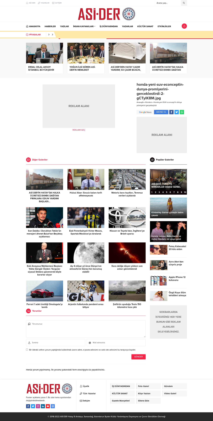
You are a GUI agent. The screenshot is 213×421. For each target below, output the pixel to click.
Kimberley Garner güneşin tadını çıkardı (167, 214)
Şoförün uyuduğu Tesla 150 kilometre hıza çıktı (127, 306)
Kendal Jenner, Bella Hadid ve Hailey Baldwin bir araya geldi (166, 237)
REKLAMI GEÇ (79, 130)
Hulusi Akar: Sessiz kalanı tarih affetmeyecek (86, 194)
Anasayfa (140, 102)
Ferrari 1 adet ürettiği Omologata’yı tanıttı (45, 306)
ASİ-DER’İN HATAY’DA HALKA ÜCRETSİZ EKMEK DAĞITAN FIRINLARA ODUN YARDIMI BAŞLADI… (44, 197)
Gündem (148, 102)
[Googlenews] (53, 406)
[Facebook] (28, 406)
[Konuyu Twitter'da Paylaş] (176, 112)
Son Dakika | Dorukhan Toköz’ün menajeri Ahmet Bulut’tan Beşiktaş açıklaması (44, 233)
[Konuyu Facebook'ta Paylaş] (171, 112)
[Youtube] (48, 406)
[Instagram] (38, 406)
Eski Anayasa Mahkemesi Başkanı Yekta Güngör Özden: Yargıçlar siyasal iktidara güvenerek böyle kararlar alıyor (44, 270)
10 (185, 192)
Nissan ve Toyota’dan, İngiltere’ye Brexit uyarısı (127, 232)
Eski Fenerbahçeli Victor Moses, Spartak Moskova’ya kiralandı (85, 232)
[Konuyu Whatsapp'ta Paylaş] (182, 112)
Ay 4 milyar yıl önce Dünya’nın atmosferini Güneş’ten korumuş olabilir (86, 269)
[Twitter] (33, 406)
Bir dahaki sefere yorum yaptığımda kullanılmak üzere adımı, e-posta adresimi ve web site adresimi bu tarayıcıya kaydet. (82, 350)
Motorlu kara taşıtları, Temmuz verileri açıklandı (127, 194)
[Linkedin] (43, 406)
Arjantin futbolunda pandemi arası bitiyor (85, 306)
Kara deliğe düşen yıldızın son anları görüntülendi (127, 267)
